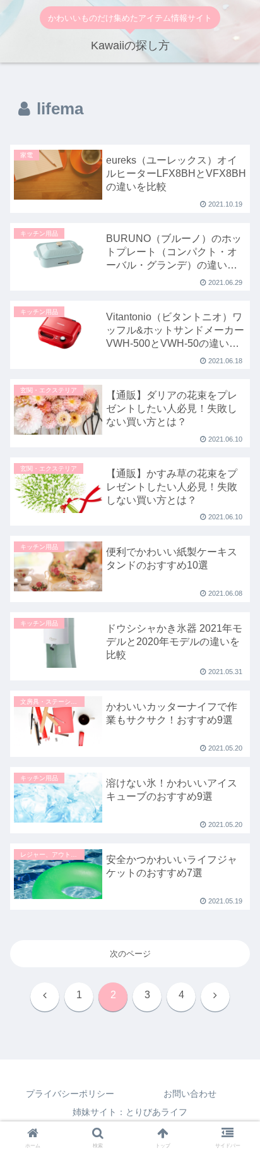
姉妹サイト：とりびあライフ (130, 1112)
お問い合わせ (189, 1094)
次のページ (130, 953)
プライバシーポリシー (70, 1094)
